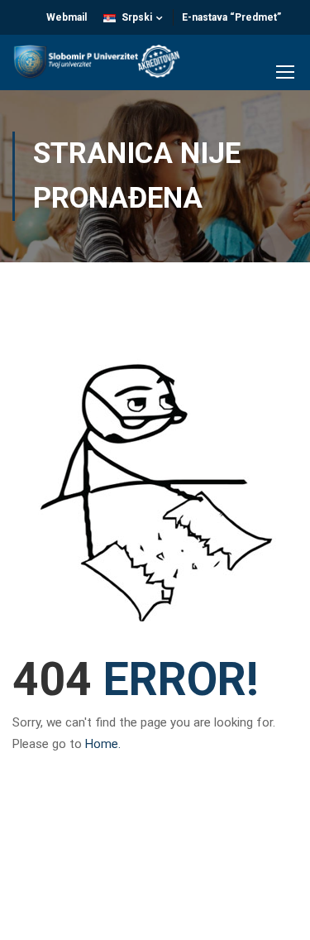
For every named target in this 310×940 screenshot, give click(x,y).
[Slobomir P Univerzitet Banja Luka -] (102, 66)
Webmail (66, 17)
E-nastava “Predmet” (231, 17)
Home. (103, 743)
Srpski (137, 17)
